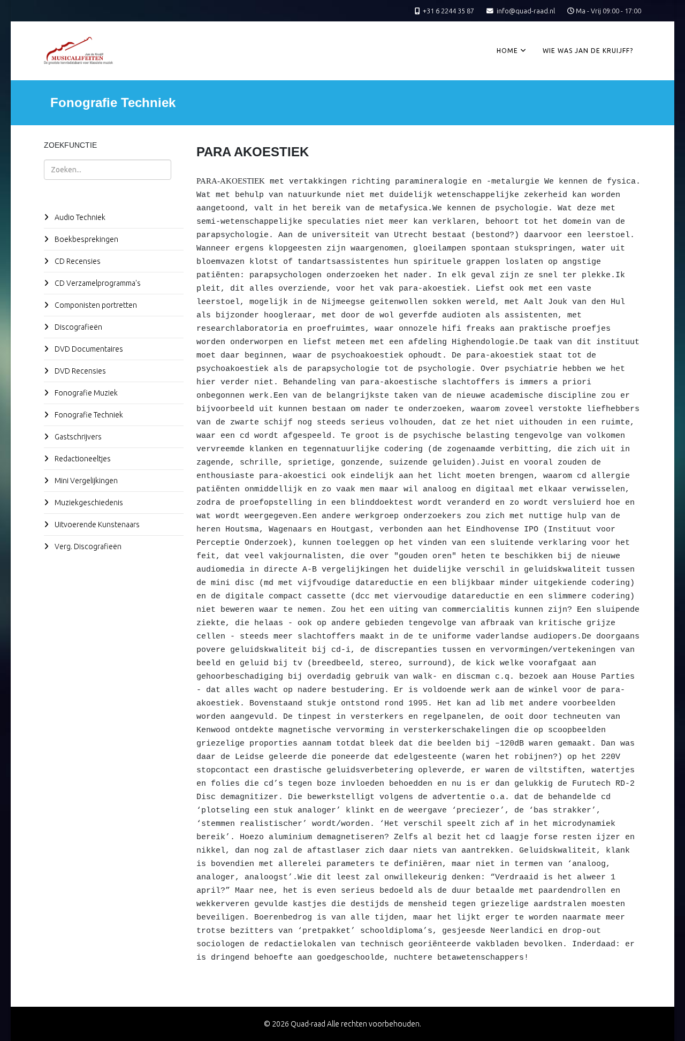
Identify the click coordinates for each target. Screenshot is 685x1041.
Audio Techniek (79, 217)
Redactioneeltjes (82, 458)
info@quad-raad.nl (526, 10)
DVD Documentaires (88, 349)
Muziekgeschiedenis (88, 502)
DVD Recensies (79, 371)
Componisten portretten (95, 305)
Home (507, 50)
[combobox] (107, 169)
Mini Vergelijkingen (85, 480)
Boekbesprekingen (85, 239)
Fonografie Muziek (85, 393)
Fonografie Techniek (88, 415)
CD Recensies (77, 261)
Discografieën (77, 327)
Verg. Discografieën (87, 546)
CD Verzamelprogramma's (97, 283)
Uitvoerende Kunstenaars (96, 524)
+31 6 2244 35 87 (448, 10)
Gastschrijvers (77, 436)
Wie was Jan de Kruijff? (588, 50)
